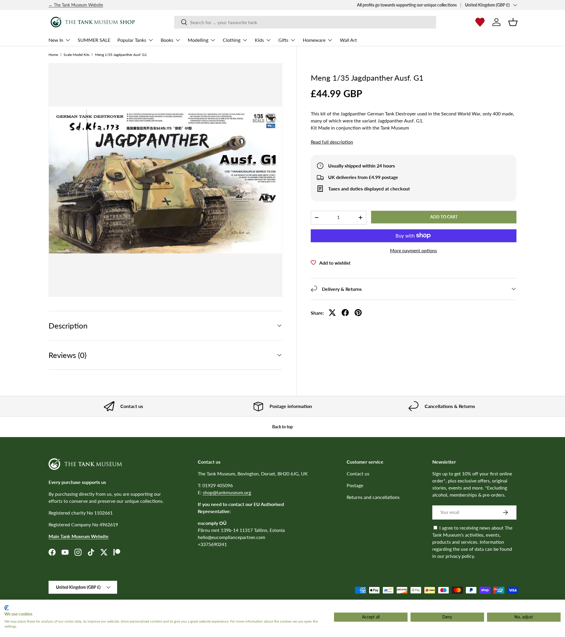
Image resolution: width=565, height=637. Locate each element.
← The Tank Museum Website (76, 4)
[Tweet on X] (332, 312)
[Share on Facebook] (345, 312)
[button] (512, 22)
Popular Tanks (131, 40)
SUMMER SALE (94, 40)
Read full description (332, 142)
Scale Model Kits (76, 55)
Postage (355, 485)
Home (53, 55)
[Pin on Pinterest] (358, 312)
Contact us (358, 473)
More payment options (413, 250)
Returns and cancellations (373, 497)
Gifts (283, 40)
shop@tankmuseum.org (227, 492)
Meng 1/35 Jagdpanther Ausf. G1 (121, 55)
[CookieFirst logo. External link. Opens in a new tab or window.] (6, 608)
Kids (259, 40)
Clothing (231, 40)
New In (56, 40)
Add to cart (444, 216)
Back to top (282, 426)
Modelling (198, 40)
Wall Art (348, 40)
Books (167, 40)
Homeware (314, 40)
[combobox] (305, 22)
